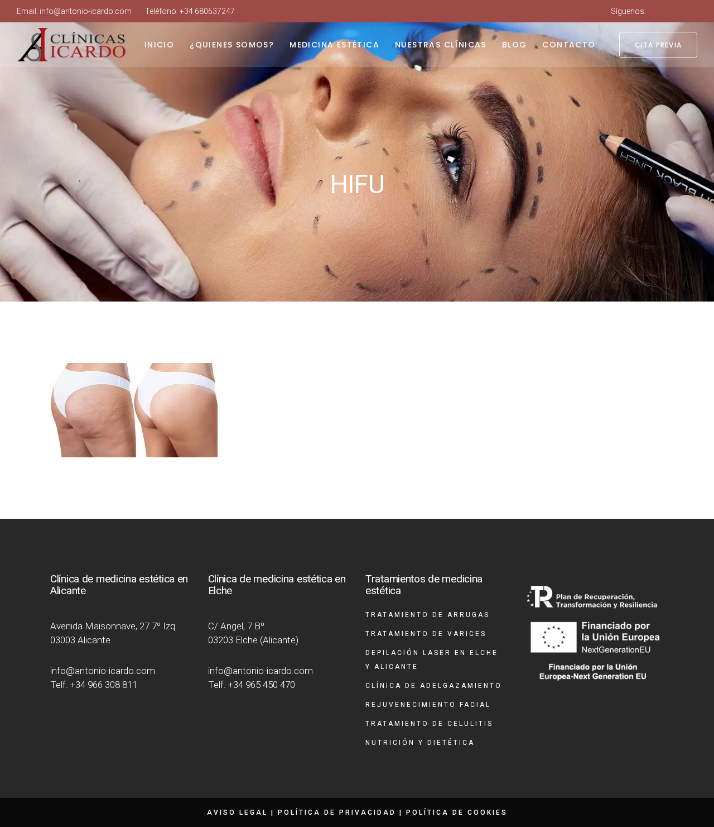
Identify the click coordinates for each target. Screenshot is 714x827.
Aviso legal (237, 812)
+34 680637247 (207, 11)
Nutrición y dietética (420, 743)
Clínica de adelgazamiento (433, 686)
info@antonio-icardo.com (86, 11)
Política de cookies (457, 812)
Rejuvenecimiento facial (428, 705)
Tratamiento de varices (425, 634)
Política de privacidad (337, 812)
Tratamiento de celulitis (429, 724)
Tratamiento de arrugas (427, 615)
